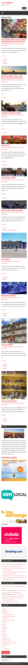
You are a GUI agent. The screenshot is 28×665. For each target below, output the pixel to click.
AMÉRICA (4, 610)
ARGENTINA (5, 612)
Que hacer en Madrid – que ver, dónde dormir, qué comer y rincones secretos (12, 77)
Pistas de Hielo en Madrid (8, 178)
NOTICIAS (5, 63)
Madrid (4, 61)
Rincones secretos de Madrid (10, 230)
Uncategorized (6, 648)
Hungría (4, 629)
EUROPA (5, 366)
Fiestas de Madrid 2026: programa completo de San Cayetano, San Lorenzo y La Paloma (13, 41)
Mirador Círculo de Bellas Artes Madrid (12, 210)
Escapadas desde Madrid (8, 620)
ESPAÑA (5, 59)
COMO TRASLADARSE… (8, 614)
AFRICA (4, 609)
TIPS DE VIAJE (5, 645)
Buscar (24, 8)
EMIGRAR (5, 277)
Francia (4, 626)
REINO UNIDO (5, 639)
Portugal (4, 637)
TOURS (4, 646)
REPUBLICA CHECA (7, 641)
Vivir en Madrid (5, 259)
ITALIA (4, 631)
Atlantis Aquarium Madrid (8, 295)
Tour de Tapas (14, 601)
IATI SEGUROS (5, 652)
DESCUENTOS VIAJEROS (9, 457)
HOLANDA (5, 627)
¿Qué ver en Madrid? (7, 345)
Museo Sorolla (5, 145)
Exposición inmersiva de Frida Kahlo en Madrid (13, 575)
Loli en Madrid (7, 2)
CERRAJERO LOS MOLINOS (9, 598)
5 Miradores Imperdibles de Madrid (11, 113)
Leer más (3, 55)
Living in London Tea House (9, 401)
